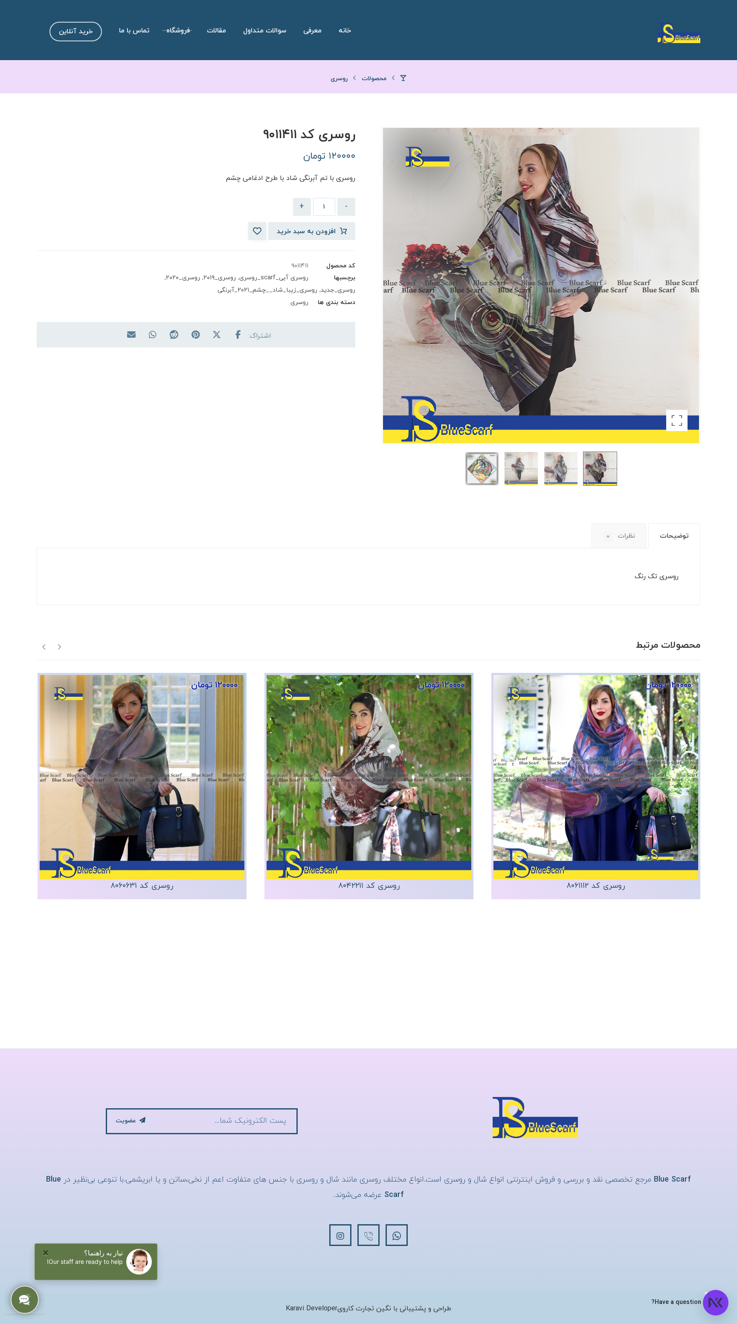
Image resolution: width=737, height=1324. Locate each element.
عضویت (126, 1121)
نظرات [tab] (620, 536)
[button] (677, 420)
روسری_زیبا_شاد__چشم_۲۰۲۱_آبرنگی (267, 290)
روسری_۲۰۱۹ (219, 277)
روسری (299, 302)
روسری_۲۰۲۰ (183, 277)
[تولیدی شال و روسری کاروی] (679, 32)
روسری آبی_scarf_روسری (273, 277)
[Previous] (59, 646)
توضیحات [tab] (674, 536)
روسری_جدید (338, 290)
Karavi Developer (311, 1308)
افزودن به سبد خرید (306, 231)
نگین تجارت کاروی (364, 1308)
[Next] (44, 646)
